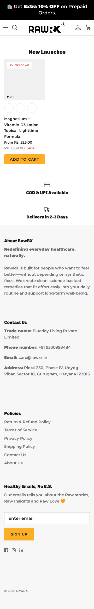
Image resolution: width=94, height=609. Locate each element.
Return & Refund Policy (27, 421)
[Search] (17, 27)
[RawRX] (47, 27)
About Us (13, 462)
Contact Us (15, 454)
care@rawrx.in (33, 357)
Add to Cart (24, 159)
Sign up (19, 534)
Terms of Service (20, 429)
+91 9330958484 (55, 347)
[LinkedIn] (21, 550)
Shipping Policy (19, 446)
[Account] (77, 27)
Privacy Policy (18, 438)
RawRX (22, 591)
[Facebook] (6, 550)
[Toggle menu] (5, 27)
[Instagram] (14, 550)
